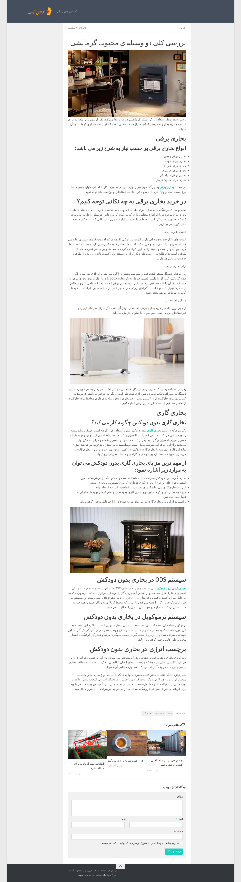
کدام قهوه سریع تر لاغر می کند (125, 760)
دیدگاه (179, 796)
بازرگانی (82, 27)
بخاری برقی (159, 713)
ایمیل (179, 819)
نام (122, 819)
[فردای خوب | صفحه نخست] (32, 11)
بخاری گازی (146, 713)
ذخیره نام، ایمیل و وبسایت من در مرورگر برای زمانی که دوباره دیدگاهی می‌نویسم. (140, 843)
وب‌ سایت (178, 830)
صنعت (71, 27)
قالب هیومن (82, 875)
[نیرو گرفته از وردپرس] (104, 875)
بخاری (169, 713)
